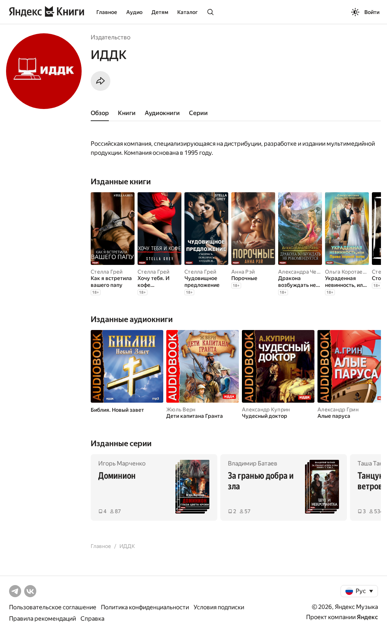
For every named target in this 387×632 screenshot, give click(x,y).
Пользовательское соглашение (52, 607)
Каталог (187, 12)
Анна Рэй (243, 272)
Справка (92, 618)
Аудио (134, 12)
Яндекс (367, 617)
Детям (160, 12)
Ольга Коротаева (346, 272)
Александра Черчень (305, 272)
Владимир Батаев (252, 463)
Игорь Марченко (122, 463)
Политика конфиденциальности (145, 607)
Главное (106, 12)
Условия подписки (219, 607)
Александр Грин (338, 409)
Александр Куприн (266, 409)
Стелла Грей (106, 272)
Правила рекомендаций (42, 618)
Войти (371, 12)
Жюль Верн (181, 409)
